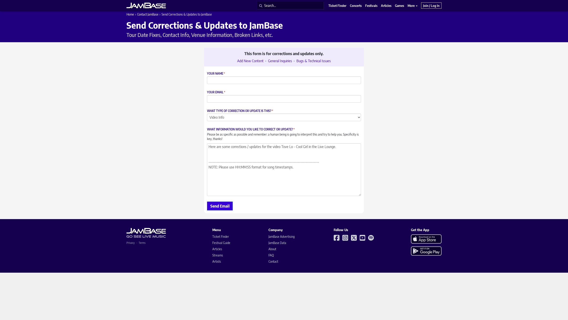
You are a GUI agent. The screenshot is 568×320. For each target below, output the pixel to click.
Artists (216, 261)
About (272, 249)
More (411, 6)
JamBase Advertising (281, 236)
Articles (217, 249)
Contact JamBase (147, 14)
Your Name (216, 73)
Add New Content (250, 61)
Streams (217, 255)
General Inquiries (280, 61)
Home (130, 14)
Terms (142, 242)
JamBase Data (277, 243)
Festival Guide (221, 243)
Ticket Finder (220, 236)
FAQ (271, 255)
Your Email (216, 92)
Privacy (130, 242)
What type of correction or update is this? (240, 111)
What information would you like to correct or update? (251, 129)
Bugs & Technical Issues (313, 61)
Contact (273, 261)
